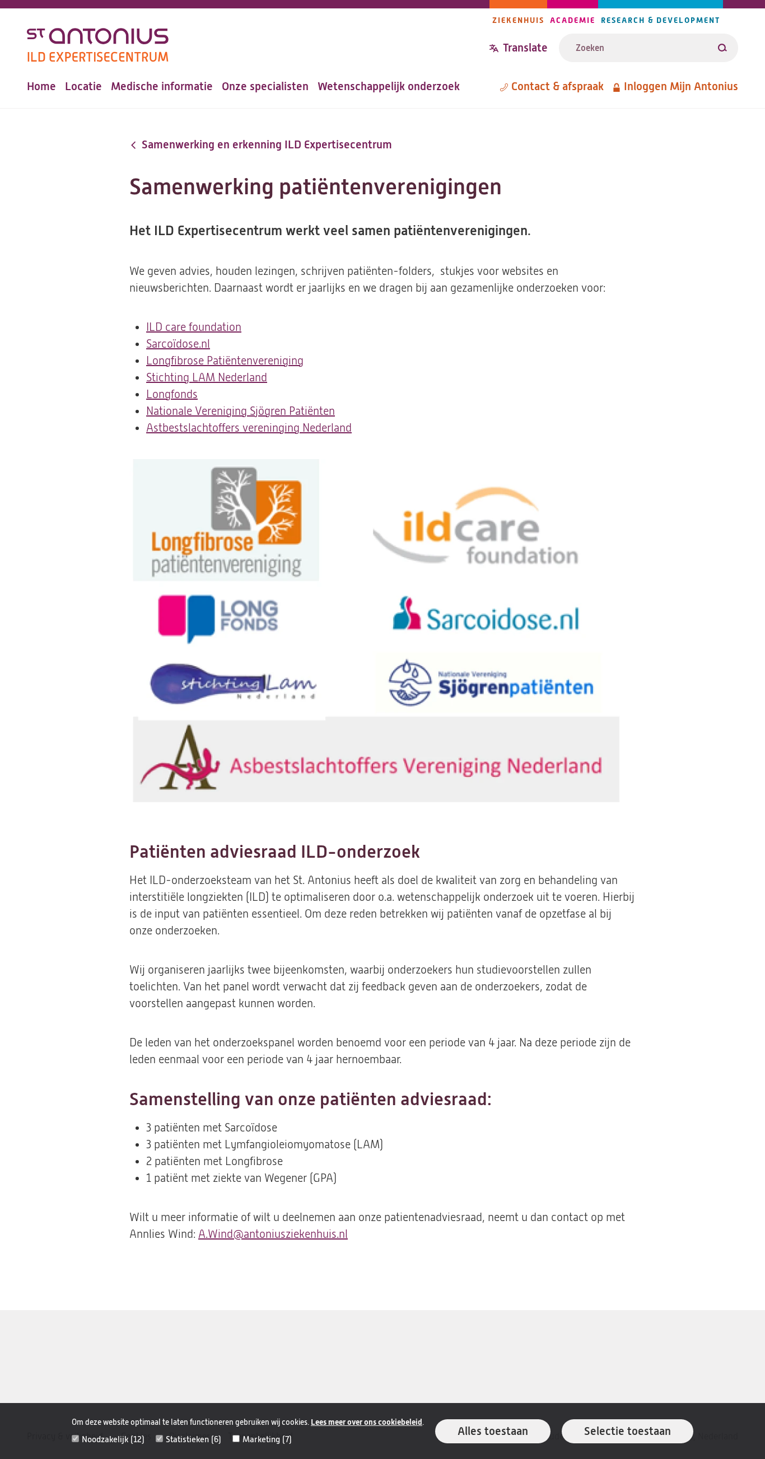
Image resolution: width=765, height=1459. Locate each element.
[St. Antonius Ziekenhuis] (258, 41)
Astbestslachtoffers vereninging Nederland (249, 428)
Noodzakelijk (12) (113, 1439)
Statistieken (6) (193, 1439)
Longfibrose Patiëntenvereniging (225, 360)
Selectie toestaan (627, 1431)
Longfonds (172, 394)
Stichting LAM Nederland (206, 377)
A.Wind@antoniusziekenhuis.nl (273, 1234)
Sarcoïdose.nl (178, 344)
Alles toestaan (493, 1431)
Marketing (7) (267, 1439)
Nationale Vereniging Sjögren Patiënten (240, 411)
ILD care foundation (193, 327)
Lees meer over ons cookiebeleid (366, 1422)
